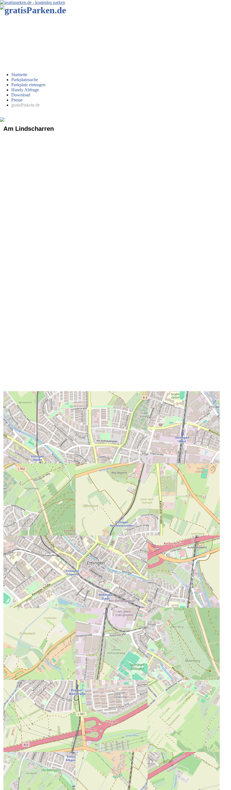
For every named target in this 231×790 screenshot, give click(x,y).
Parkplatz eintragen (28, 84)
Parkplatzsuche (24, 79)
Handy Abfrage (25, 89)
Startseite (19, 74)
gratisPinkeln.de (25, 105)
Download (20, 94)
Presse (17, 100)
